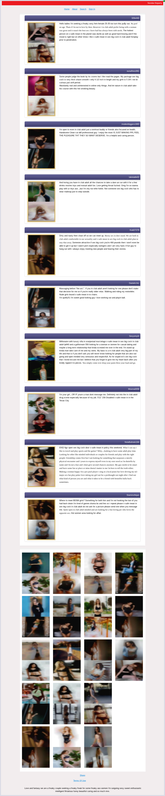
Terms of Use (79, 781)
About (74, 9)
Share (82, 775)
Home (66, 9)
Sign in (92, 9)
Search (83, 9)
